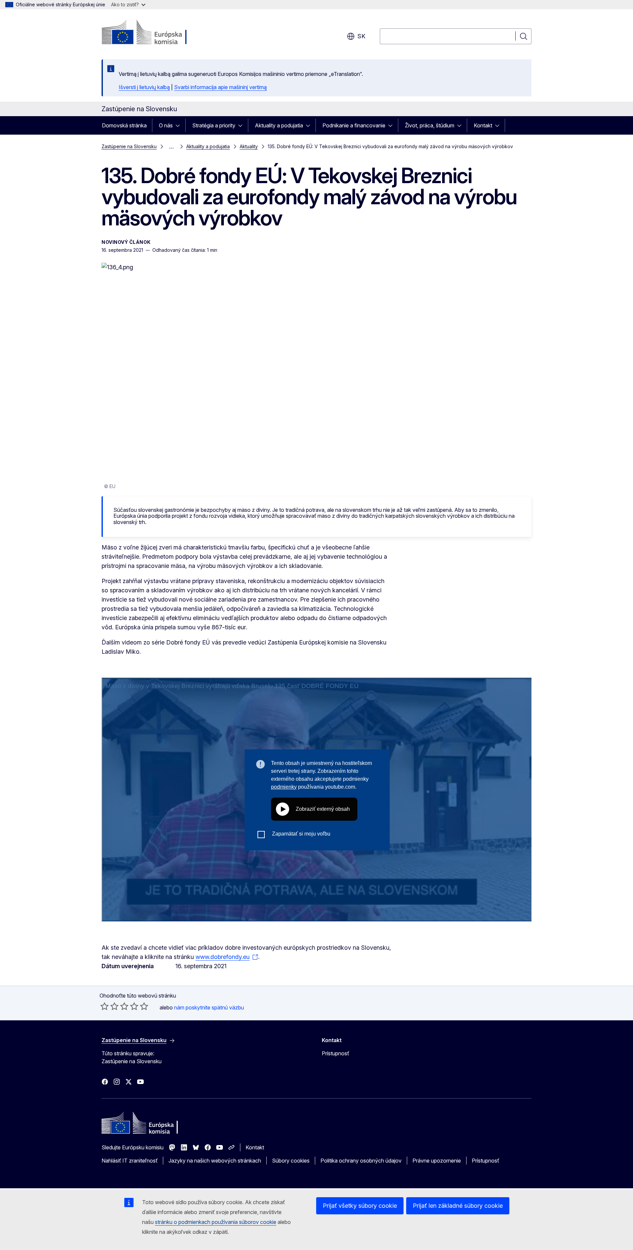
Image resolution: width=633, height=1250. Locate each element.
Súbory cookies (291, 1160)
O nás (166, 125)
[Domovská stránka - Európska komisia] (155, 33)
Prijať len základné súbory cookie (458, 1205)
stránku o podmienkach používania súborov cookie (215, 1222)
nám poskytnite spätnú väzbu (209, 1007)
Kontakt (483, 125)
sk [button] (361, 36)
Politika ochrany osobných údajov (361, 1160)
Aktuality (249, 146)
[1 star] (104, 1006)
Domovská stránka (124, 125)
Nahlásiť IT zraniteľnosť (130, 1160)
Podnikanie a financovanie (353, 125)
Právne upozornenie (436, 1160)
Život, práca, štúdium (429, 125)
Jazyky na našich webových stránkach (214, 1160)
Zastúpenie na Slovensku (129, 146)
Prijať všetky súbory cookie (360, 1205)
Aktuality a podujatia (279, 125)
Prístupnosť (335, 1053)
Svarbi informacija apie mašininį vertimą (220, 87)
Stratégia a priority (213, 125)
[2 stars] (109, 1006)
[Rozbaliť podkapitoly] (179, 125)
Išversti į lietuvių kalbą (144, 87)
